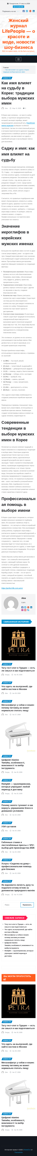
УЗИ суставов (8, 826)
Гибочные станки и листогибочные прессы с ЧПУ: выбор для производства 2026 (17, 845)
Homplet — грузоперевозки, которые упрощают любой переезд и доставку (16, 786)
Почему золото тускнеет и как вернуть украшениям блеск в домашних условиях (17, 808)
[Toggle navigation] (18, 59)
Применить (27, 905)
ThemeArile (18, 1152)
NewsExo (27, 1150)
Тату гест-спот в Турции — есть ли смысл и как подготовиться (18, 669)
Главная (6, 67)
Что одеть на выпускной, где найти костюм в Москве (16, 688)
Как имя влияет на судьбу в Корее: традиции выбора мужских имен (16, 71)
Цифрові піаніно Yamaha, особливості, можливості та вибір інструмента (13, 764)
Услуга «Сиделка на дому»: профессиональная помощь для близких (16, 866)
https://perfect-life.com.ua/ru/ (12, 588)
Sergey (7, 675)
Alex (6, 108)
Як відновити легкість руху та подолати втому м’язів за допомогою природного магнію (18, 887)
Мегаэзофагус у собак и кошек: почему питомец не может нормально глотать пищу (17, 707)
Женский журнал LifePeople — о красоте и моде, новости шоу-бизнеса (18, 33)
